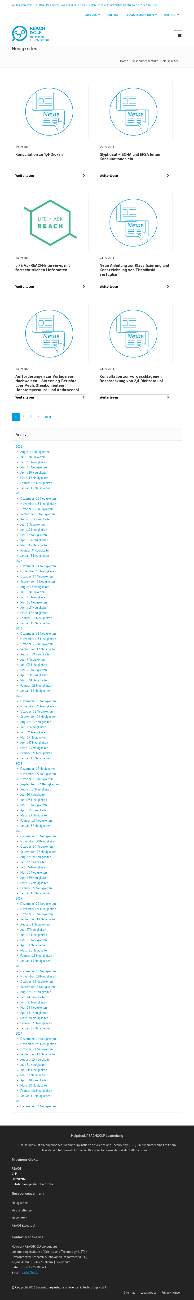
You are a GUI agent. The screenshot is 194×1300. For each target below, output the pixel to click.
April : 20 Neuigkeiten (34, 473)
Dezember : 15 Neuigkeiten (38, 971)
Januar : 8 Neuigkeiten (34, 556)
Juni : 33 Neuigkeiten (33, 1002)
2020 (19, 831)
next (48, 417)
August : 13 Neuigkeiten (35, 519)
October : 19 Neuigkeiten (36, 509)
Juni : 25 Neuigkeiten (33, 732)
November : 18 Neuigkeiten (38, 571)
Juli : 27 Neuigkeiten (33, 727)
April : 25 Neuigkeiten (34, 810)
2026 (19, 447)
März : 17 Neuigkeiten (34, 613)
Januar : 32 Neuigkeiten (35, 826)
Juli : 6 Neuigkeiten (32, 457)
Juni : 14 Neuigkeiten (33, 935)
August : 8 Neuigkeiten (35, 924)
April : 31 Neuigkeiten (34, 1013)
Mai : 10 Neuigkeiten (33, 467)
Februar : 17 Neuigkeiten (36, 821)
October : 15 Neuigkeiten (36, 779)
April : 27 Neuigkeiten (34, 743)
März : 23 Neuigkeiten (34, 815)
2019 (19, 898)
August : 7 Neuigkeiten (34, 587)
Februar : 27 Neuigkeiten (36, 888)
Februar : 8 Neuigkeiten (35, 550)
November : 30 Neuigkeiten (38, 841)
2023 (19, 628)
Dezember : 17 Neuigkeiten (38, 769)
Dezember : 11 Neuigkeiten (38, 634)
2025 (19, 493)
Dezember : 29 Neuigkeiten (38, 904)
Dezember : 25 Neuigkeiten (38, 836)
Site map (130, 1293)
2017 (19, 1034)
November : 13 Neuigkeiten (38, 504)
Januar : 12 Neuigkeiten (35, 691)
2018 (19, 966)
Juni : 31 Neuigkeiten (33, 665)
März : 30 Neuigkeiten (34, 1085)
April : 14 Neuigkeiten (34, 540)
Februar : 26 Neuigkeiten (36, 1091)
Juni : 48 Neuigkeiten (33, 1070)
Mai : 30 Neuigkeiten (33, 873)
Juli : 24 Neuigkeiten (33, 997)
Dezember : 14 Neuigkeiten (38, 1039)
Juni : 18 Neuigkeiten (33, 462)
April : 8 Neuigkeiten (33, 945)
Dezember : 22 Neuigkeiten (38, 499)
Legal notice (149, 1293)
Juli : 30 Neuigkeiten (33, 795)
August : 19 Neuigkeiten (35, 654)
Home (124, 61)
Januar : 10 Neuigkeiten (35, 488)
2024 (19, 561)
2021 (19, 763)
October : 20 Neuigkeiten (36, 914)
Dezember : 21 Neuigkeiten (38, 566)
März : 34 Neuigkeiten (34, 680)
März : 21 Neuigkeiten (34, 950)
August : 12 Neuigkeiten (35, 992)
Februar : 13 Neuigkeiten (36, 483)
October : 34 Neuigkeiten (36, 847)
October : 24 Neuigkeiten (36, 1049)
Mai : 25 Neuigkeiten (33, 670)
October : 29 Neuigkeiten (36, 644)
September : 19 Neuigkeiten (38, 1054)
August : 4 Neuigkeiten (35, 452)
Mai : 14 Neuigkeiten (33, 535)
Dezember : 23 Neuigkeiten (38, 1106)
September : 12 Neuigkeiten (38, 649)
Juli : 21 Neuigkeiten (33, 1065)
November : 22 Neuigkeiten (38, 706)
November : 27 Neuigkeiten (38, 774)
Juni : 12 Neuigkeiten (33, 530)
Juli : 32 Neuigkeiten (33, 862)
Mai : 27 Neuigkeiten (33, 1075)
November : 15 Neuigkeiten (38, 639)
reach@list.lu (30, 1272)
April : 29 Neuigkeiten (34, 878)
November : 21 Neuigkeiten (38, 909)
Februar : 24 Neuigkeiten (36, 753)
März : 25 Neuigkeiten (34, 748)
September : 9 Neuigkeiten (37, 514)
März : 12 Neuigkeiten (34, 478)
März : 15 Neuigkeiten (34, 545)
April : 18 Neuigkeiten (34, 675)
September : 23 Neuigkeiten (39, 784)
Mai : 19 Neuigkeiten (33, 940)
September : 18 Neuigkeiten (38, 919)
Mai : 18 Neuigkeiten (33, 602)
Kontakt (113, 15)
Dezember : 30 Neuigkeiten (38, 701)
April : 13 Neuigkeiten (34, 608)
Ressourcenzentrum (145, 61)
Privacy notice (171, 1293)
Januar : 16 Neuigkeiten (35, 893)
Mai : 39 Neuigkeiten (33, 1008)
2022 (19, 696)
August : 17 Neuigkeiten (35, 789)
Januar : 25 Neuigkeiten (35, 1028)
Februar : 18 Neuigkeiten (36, 618)
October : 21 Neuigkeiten (36, 711)
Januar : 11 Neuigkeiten (35, 623)
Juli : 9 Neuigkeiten (32, 660)
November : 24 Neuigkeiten (38, 1044)
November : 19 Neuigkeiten (38, 976)
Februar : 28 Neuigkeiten (36, 686)
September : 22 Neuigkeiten (38, 717)
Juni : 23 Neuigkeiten (33, 800)
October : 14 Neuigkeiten (36, 576)
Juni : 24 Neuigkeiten (33, 867)
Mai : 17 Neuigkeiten (33, 737)
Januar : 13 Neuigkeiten (35, 961)
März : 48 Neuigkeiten (34, 1018)
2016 (19, 1101)
